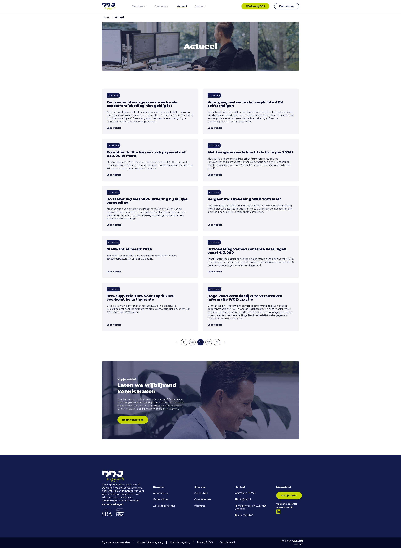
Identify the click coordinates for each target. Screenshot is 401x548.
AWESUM (297, 541)
